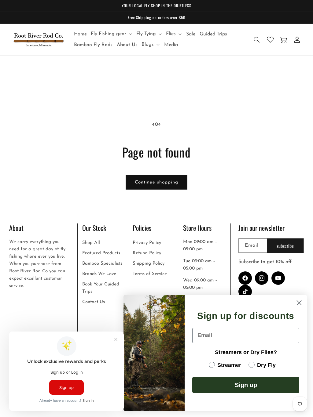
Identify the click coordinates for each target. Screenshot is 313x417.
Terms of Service (150, 274)
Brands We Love (99, 274)
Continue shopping (156, 182)
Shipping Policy (148, 263)
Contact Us (93, 302)
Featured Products (101, 253)
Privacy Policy (147, 243)
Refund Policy (147, 253)
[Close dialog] (299, 302)
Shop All (91, 243)
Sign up (246, 385)
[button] (111, 34)
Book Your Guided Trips (100, 288)
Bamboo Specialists (102, 263)
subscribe (285, 245)
